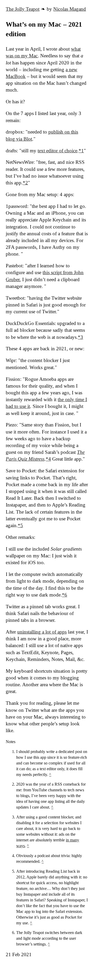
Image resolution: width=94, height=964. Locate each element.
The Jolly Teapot (22, 9)
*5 (20, 525)
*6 (64, 595)
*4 (48, 459)
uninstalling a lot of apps (42, 632)
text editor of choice (57, 150)
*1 (81, 150)
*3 (80, 337)
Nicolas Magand (69, 9)
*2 (25, 182)
